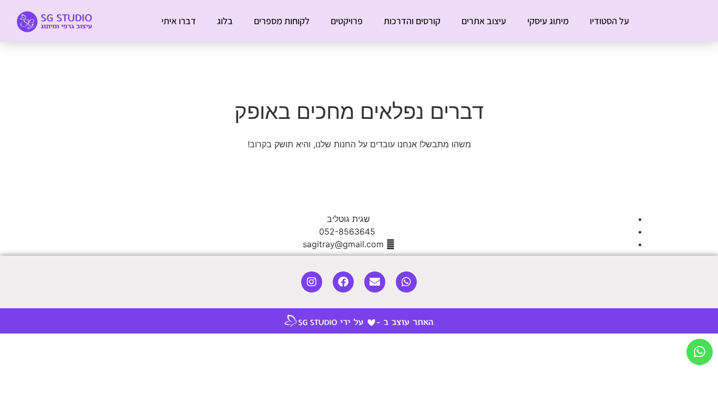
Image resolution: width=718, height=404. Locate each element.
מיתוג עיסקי (548, 21)
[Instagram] (311, 281)
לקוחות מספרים (282, 21)
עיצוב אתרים (483, 21)
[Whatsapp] (406, 281)
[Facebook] (343, 281)
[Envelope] (374, 281)
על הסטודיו (609, 21)
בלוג (225, 21)
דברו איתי (178, 21)
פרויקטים (347, 21)
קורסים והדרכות (412, 21)
